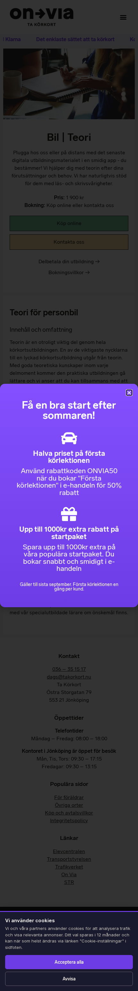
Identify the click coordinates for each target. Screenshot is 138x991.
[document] (69, 495)
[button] (129, 392)
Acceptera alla (69, 962)
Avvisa (69, 979)
